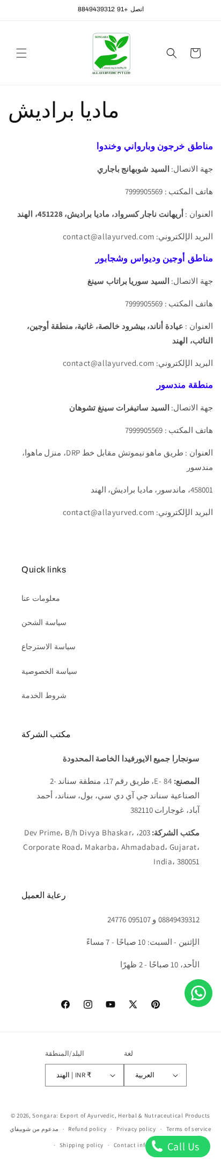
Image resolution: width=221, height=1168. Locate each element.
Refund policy (87, 1129)
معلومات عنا (40, 598)
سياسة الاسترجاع (48, 646)
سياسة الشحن (44, 622)
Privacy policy (136, 1129)
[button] (21, 53)
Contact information (143, 1145)
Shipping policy (82, 1145)
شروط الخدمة (44, 695)
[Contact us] (198, 993)
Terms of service (188, 1129)
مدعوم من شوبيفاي (34, 1129)
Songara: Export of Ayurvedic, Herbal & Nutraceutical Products (121, 1115)
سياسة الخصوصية (49, 671)
